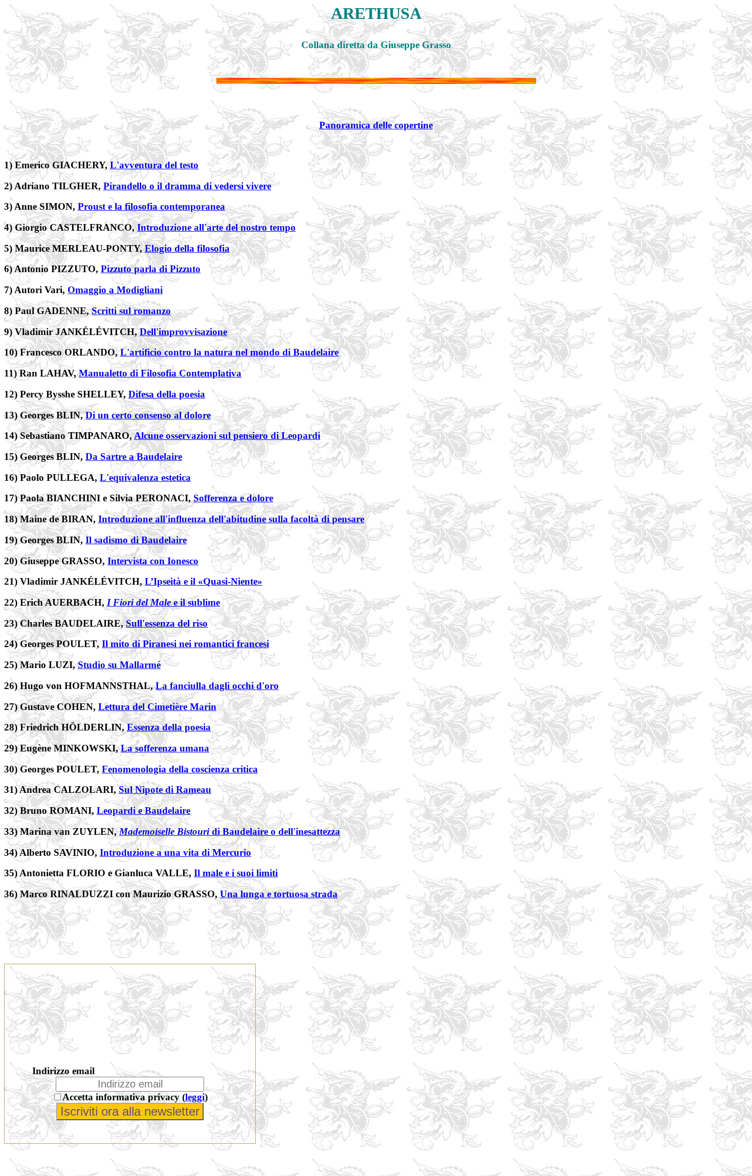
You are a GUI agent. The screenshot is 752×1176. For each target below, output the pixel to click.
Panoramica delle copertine (376, 125)
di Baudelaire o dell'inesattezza (229, 831)
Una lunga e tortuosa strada (279, 894)
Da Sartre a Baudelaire (133, 456)
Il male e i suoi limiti (236, 873)
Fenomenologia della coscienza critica (180, 769)
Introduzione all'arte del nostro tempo (216, 227)
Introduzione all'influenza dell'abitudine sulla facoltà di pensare (231, 519)
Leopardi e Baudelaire (143, 810)
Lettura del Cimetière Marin (157, 706)
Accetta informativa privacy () (135, 1097)
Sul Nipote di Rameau (165, 789)
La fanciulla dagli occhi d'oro (217, 685)
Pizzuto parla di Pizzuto (151, 268)
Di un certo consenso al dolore (148, 415)
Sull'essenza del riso (167, 623)
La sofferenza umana (165, 748)
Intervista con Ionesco (152, 561)
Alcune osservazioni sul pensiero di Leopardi (227, 435)
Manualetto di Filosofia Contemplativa (160, 373)
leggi (195, 1097)
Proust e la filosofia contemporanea (151, 206)
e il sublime (163, 602)
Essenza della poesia (169, 727)
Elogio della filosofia (187, 248)
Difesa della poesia (166, 394)
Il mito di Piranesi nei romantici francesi (185, 643)
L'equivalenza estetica (145, 477)
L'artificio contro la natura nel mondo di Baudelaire (229, 352)
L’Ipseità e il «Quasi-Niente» (203, 581)
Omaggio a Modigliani (115, 289)
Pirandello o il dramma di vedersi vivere (187, 186)
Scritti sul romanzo (131, 310)
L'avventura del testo (154, 165)
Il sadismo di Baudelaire (136, 540)
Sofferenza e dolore (233, 498)
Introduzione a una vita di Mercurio (175, 852)
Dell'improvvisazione (183, 331)
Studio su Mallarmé (119, 664)
